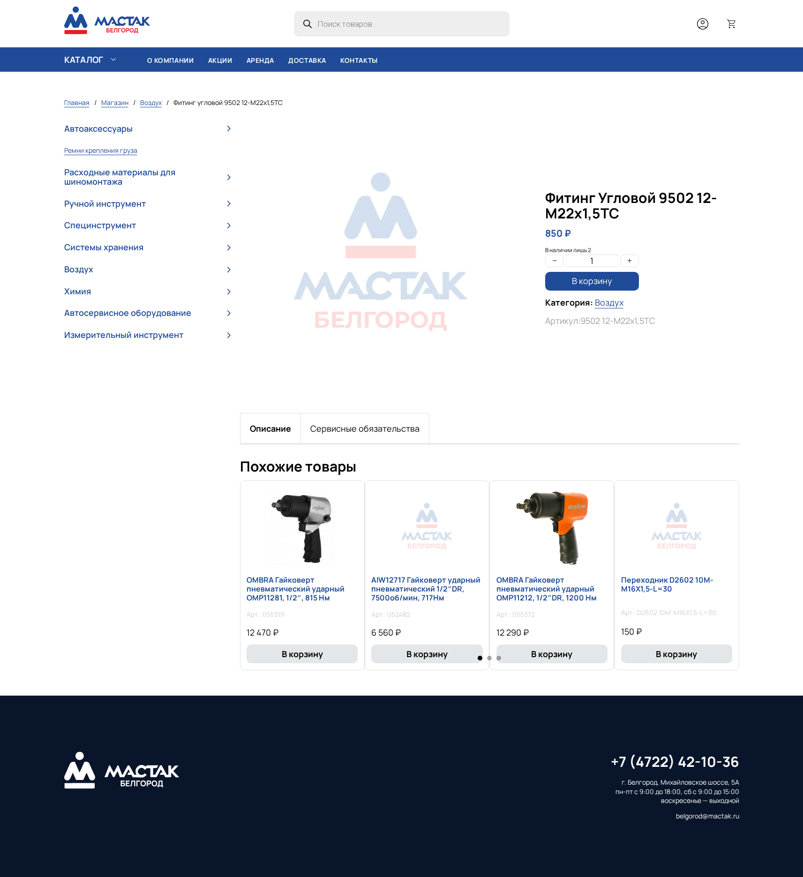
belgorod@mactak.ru (707, 815)
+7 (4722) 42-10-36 (675, 761)
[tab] (270, 428)
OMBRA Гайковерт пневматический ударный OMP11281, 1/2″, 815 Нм (296, 589)
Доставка (307, 60)
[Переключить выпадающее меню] (113, 59)
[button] (147, 129)
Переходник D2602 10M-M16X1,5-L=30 (667, 584)
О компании (170, 60)
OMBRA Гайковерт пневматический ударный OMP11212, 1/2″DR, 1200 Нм (546, 589)
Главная (77, 102)
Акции (220, 60)
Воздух (151, 102)
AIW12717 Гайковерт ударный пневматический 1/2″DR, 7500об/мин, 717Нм (425, 589)
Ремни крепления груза (100, 150)
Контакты (359, 60)
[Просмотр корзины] (731, 24)
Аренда (261, 60)
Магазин (114, 102)
